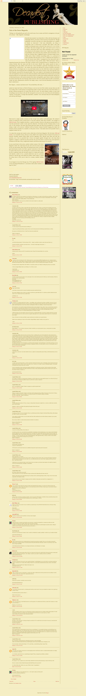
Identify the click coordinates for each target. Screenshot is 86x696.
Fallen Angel (34, 187)
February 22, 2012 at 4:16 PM (17, 373)
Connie (13, 258)
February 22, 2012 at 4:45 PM (17, 387)
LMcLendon (14, 587)
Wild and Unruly (45, 187)
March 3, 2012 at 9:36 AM (16, 666)
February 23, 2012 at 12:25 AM (17, 575)
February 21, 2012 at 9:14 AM (17, 202)
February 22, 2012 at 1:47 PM (17, 282)
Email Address (68, 93)
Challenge (64, 41)
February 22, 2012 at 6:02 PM (17, 517)
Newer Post (11, 681)
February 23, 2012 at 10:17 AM (17, 635)
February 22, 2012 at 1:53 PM (17, 323)
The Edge (64, 40)
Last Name (65, 101)
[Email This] (16, 185)
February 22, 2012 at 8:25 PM (17, 547)
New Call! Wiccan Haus (67, 33)
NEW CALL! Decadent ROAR (68, 36)
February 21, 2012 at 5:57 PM (17, 246)
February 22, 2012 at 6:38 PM (17, 527)
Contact (64, 30)
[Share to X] (18, 185)
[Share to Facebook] (19, 185)
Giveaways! (65, 44)
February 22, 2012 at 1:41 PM (17, 254)
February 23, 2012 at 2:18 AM (17, 584)
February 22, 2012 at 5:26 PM (17, 499)
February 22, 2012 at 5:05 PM (17, 451)
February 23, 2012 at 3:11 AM (17, 596)
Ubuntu (64, 37)
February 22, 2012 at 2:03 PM (17, 329)
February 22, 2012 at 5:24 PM (17, 491)
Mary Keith (14, 275)
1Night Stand (65, 31)
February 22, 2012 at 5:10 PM (17, 467)
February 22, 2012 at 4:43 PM (17, 381)
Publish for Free (76, 60)
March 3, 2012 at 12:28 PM (16, 676)
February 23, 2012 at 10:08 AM (17, 615)
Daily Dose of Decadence (21, 187)
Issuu (67, 60)
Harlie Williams (15, 503)
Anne (13, 286)
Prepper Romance (66, 42)
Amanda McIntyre (14, 187)
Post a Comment (13, 679)
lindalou (13, 550)
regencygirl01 (14, 514)
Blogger (47, 692)
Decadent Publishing (29, 187)
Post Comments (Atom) (17, 683)
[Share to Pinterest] (21, 185)
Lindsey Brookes (15, 249)
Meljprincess (14, 600)
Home (34, 681)
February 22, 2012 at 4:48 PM (17, 396)
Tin (12, 238)
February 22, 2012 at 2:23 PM (17, 346)
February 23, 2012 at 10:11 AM (17, 624)
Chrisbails (14, 559)
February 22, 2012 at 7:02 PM (17, 536)
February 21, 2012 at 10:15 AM (17, 221)
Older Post (57, 681)
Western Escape (65, 38)
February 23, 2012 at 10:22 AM (17, 645)
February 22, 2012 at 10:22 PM (17, 556)
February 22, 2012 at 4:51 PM (17, 407)
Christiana (14, 300)
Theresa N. (14, 484)
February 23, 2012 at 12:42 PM (17, 655)
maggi (13, 649)
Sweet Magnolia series (39, 187)
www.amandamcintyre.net (15, 177)
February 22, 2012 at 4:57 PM (17, 424)
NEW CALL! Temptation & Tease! (68, 34)
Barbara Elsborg (15, 194)
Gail (13, 520)
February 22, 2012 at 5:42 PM (17, 510)
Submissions (65, 29)
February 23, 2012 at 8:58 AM (17, 606)
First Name (65, 97)
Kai (12, 539)
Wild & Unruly (12, 122)
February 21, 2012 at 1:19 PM (17, 234)
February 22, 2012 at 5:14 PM (17, 480)
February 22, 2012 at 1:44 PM (17, 271)
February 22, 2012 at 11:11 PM (17, 567)
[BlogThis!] (17, 185)
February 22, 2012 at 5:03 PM (17, 439)
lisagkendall (14, 571)
